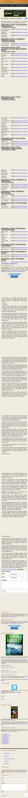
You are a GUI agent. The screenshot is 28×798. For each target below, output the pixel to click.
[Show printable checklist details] (26, 18)
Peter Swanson (6, 740)
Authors (6, 5)
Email (3, 577)
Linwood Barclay (23, 659)
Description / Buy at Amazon (21, 29)
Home (2, 5)
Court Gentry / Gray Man (9, 758)
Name (3, 573)
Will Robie (6, 763)
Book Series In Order (6, 569)
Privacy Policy (4, 795)
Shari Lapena (6, 743)
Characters (12, 5)
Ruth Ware (5, 741)
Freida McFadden (6, 735)
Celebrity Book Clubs (14, 671)
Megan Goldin (6, 739)
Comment (4, 580)
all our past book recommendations (16, 271)
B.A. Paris (5, 734)
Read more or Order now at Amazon (7, 667)
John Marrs (5, 736)
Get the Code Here (13, 616)
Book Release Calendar (21, 5)
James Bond (6, 761)
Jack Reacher (7, 753)
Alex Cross (6, 756)
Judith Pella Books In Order (11, 18)
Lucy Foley (5, 738)
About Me (17, 692)
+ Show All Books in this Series (9, 263)
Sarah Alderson (6, 742)
